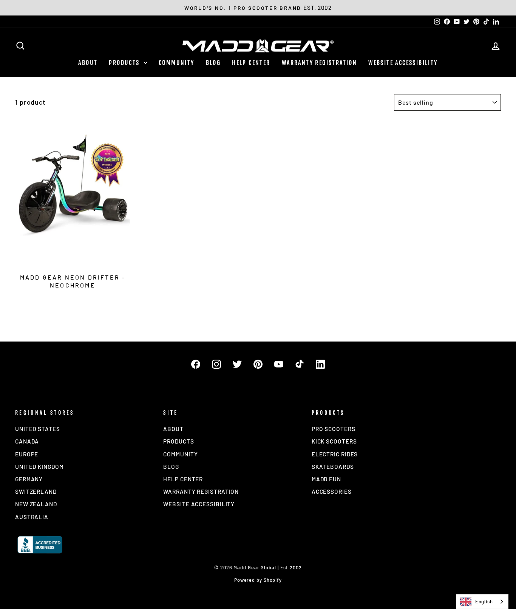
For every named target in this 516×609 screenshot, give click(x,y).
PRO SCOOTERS (333, 428)
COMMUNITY (177, 62)
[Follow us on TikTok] (299, 364)
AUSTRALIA (31, 516)
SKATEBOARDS (333, 466)
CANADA (27, 441)
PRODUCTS (125, 62)
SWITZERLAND (36, 491)
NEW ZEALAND (36, 504)
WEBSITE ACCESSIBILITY (402, 62)
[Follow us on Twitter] (237, 364)
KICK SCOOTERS (334, 441)
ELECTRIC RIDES (335, 454)
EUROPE (26, 454)
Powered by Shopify (258, 580)
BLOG (213, 62)
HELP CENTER (251, 62)
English (484, 601)
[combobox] (482, 601)
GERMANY (29, 479)
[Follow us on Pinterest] (258, 364)
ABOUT (87, 62)
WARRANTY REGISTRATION (319, 62)
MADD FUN (326, 479)
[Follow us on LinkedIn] (320, 364)
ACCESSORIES (332, 491)
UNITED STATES (37, 428)
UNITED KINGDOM (39, 466)
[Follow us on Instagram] (216, 364)
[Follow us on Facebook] (195, 364)
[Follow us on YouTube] (278, 364)
